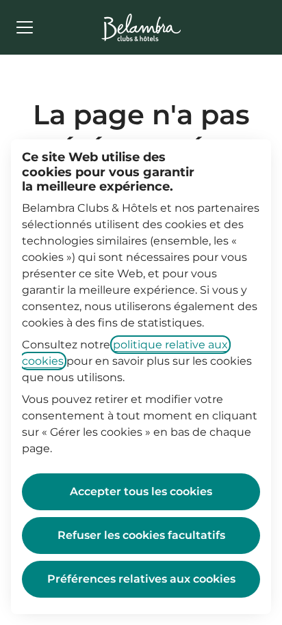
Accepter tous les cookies (141, 491)
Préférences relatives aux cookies (141, 578)
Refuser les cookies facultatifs (141, 535)
